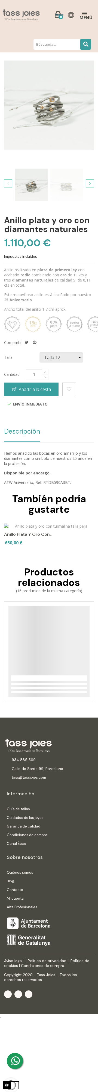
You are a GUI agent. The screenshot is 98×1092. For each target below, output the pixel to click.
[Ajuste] (72, 15)
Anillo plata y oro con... (28, 534)
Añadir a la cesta (34, 389)
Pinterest (34, 342)
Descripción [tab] (22, 431)
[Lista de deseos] (69, 389)
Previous (8, 183)
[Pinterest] (28, 994)
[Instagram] (18, 994)
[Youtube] (8, 994)
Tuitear (26, 342)
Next (90, 183)
